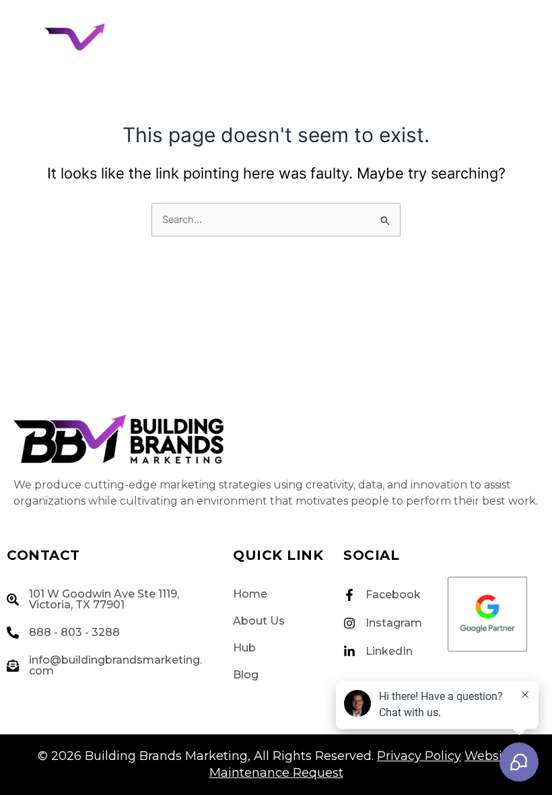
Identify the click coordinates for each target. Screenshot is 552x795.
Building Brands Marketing (166, 756)
